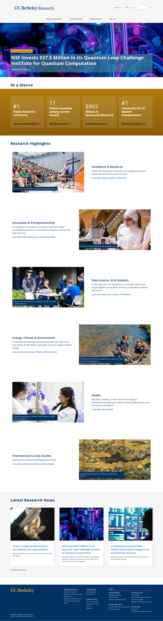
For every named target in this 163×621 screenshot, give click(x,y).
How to (112, 19)
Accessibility (18, 616)
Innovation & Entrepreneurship (73, 594)
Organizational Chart (92, 604)
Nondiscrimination (28, 616)
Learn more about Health (103, 409)
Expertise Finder (76, 19)
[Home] (34, 7)
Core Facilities (135, 595)
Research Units (96, 19)
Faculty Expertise (91, 592)
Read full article (20, 69)
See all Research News (18, 570)
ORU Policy (134, 609)
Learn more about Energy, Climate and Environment (35, 352)
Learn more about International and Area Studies (33, 464)
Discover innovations (132, 124)
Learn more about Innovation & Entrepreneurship (34, 237)
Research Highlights (54, 19)
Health (66, 603)
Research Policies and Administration (119, 607)
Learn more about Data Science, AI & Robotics (111, 294)
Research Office (91, 599)
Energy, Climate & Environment (72, 599)
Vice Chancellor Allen (92, 601)
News (127, 7)
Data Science (67, 596)
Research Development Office (117, 599)
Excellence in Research (70, 592)
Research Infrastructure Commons (141, 597)
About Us (117, 7)
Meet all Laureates (58, 124)
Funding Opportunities (115, 595)
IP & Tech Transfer (114, 609)
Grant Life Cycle (113, 597)
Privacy (12, 616)
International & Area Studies (72, 601)
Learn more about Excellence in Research (109, 178)
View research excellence (25, 124)
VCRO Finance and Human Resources (142, 611)
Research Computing (137, 599)
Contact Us (89, 608)
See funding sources (95, 124)
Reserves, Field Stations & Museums (141, 602)
